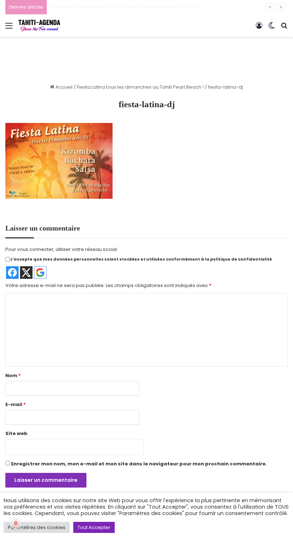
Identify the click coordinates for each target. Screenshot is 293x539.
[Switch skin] (271, 28)
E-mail (15, 404)
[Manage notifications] (15, 523)
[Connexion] (259, 28)
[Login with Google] (40, 272)
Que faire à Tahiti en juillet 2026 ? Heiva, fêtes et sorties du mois (123, 7)
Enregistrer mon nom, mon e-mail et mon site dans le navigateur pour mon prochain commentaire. (139, 463)
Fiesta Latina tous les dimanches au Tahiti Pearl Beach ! (140, 87)
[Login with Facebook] (12, 272)
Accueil (63, 87)
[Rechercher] (284, 28)
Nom (13, 375)
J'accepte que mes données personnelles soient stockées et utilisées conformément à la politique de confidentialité (141, 259)
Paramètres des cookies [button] (36, 527)
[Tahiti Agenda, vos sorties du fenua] (39, 25)
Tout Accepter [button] (94, 527)
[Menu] (9, 28)
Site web (16, 433)
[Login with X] (26, 272)
